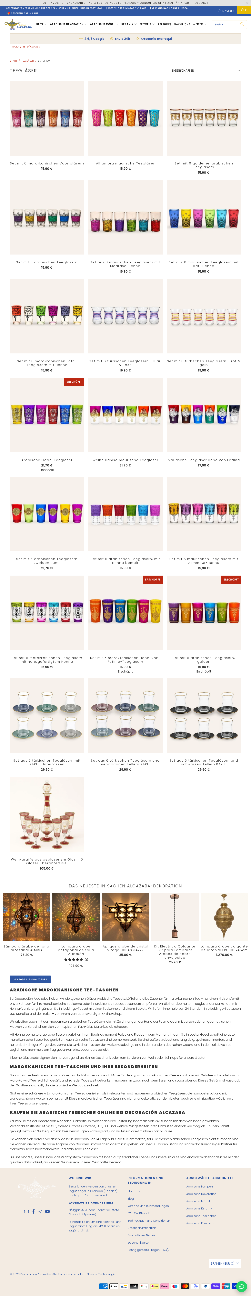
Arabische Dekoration (201, 1194)
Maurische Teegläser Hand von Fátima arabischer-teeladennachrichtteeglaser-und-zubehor (204, 415)
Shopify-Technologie (101, 1274)
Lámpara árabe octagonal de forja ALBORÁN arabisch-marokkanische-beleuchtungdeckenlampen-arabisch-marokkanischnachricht (76, 917)
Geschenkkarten (138, 1243)
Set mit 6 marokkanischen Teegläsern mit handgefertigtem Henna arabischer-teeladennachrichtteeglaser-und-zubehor (47, 613)
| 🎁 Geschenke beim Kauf (22, 13)
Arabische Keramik (199, 1208)
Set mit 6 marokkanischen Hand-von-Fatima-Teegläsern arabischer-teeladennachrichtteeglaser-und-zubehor (125, 613)
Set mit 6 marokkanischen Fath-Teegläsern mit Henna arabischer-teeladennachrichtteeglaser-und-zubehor (47, 316)
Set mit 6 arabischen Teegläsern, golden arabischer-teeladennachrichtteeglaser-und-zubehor (204, 613)
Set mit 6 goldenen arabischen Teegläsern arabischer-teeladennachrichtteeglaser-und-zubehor (204, 118)
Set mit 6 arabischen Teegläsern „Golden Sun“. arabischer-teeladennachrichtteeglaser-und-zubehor (47, 514)
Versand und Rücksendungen (148, 1206)
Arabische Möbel (198, 1201)
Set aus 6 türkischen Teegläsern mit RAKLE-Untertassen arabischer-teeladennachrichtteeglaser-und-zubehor (47, 715)
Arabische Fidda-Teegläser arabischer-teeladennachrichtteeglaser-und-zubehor (47, 415)
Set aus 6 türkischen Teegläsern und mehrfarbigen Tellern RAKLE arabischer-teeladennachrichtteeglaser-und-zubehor (125, 715)
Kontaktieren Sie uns (141, 1235)
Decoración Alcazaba (35, 1274)
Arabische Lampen (199, 1186)
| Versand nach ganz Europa (169, 8)
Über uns (133, 1191)
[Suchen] (242, 24)
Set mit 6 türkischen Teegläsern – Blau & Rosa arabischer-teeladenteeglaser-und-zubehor (125, 316)
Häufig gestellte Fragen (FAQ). (148, 1250)
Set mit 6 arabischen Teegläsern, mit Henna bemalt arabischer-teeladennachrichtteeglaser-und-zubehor (125, 514)
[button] (41, 24)
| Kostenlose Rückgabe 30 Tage (126, 8)
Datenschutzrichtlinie (141, 1228)
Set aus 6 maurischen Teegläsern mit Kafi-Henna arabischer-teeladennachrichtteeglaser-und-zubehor (204, 217)
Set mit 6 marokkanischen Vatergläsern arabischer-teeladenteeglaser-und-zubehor (47, 118)
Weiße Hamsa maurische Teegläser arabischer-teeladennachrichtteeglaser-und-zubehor (125, 415)
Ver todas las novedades (30, 979)
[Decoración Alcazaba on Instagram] (41, 1211)
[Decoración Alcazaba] (18, 24)
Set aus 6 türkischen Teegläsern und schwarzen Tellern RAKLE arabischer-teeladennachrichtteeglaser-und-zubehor (204, 715)
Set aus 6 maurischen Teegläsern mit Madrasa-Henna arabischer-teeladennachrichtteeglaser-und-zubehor (125, 217)
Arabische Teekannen (201, 1216)
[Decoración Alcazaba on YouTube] (48, 1211)
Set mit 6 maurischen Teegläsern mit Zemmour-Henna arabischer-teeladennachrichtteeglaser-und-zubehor (204, 514)
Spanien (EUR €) (222, 1263)
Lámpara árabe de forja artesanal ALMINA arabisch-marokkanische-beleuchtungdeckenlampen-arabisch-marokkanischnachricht (26, 917)
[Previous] (8, 930)
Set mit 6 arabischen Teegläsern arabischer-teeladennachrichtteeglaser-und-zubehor (47, 217)
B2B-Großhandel (139, 1213)
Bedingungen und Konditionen (148, 1221)
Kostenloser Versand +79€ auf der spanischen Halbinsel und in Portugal (54, 8)
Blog (130, 1199)
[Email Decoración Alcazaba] (27, 1211)
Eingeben (228, 10)
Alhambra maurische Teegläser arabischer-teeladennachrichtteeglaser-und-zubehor (125, 118)
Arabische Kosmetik (200, 1223)
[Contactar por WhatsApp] (241, 1286)
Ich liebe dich (47, 126)
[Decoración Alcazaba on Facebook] (33, 1211)
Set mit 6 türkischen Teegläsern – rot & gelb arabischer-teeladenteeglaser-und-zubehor (204, 316)
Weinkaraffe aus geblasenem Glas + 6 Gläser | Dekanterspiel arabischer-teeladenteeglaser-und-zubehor (47, 814)
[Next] (235, 931)
